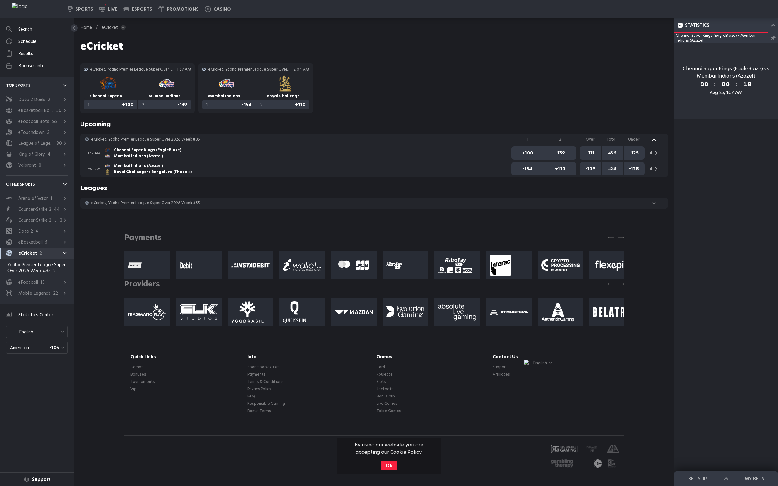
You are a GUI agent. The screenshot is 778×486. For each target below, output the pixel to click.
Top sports (18, 85)
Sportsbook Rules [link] (263, 367)
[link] (33, 9)
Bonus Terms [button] (259, 410)
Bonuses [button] (138, 374)
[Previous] (611, 237)
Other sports (20, 184)
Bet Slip (697, 479)
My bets (754, 479)
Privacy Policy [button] (259, 389)
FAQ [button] (251, 396)
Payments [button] (256, 374)
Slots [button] (381, 381)
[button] (218, 9)
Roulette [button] (385, 374)
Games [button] (136, 367)
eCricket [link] (110, 27)
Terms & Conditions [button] (265, 381)
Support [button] (500, 367)
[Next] (621, 237)
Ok (389, 466)
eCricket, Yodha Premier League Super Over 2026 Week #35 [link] (145, 139)
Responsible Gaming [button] (266, 403)
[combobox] (37, 332)
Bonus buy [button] (386, 396)
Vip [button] (133, 389)
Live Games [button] (387, 403)
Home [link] (86, 27)
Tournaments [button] (142, 381)
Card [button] (381, 367)
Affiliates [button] (501, 374)
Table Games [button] (389, 410)
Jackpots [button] (385, 389)
